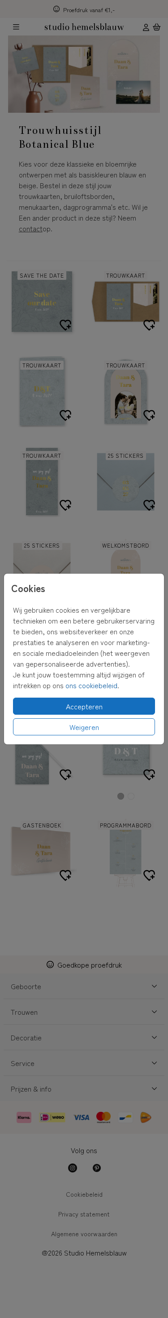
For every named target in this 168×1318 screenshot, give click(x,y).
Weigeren (84, 726)
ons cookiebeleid (91, 685)
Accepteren (84, 706)
